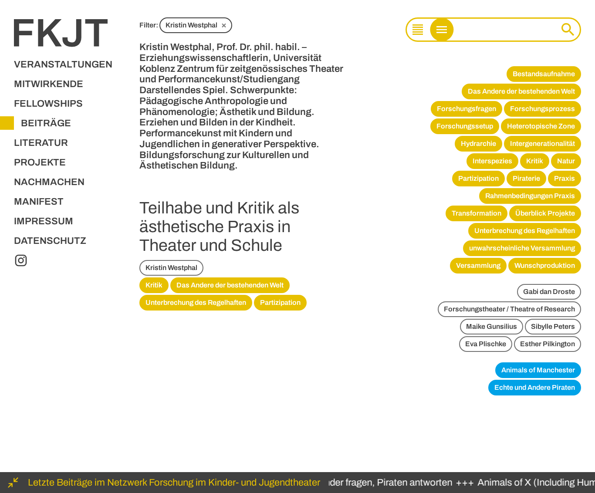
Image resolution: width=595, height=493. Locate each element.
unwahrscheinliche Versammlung (522, 248)
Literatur (41, 143)
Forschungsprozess (542, 108)
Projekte (40, 162)
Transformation (476, 213)
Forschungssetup (464, 126)
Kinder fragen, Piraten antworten (380, 482)
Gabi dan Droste (549, 291)
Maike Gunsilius (491, 326)
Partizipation (280, 302)
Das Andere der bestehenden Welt (230, 285)
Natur (566, 161)
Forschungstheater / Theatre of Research (509, 309)
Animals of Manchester (538, 370)
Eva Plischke (485, 344)
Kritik (153, 285)
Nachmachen (49, 182)
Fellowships (48, 103)
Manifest (39, 201)
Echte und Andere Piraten (534, 387)
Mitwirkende (48, 84)
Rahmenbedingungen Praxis (530, 195)
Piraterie (526, 178)
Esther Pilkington (547, 344)
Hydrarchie (478, 143)
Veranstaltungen (63, 64)
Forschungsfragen (466, 108)
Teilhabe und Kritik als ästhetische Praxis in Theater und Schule (219, 226)
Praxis (564, 178)
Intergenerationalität (542, 143)
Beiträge (46, 123)
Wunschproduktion (544, 265)
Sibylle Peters (553, 326)
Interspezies (492, 161)
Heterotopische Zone (541, 126)
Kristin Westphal (196, 25)
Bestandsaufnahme (544, 74)
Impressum (43, 221)
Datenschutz (50, 241)
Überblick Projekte (545, 213)
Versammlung (478, 265)
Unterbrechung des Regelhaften (195, 302)
